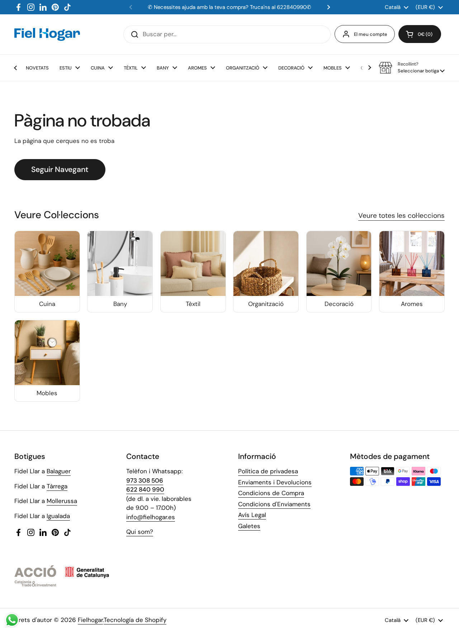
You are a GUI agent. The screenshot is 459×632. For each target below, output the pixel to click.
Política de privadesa (268, 471)
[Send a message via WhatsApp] (12, 620)
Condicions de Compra (271, 493)
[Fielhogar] (47, 34)
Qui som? (139, 532)
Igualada (58, 516)
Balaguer (59, 471)
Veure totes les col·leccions (401, 215)
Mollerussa (62, 501)
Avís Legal (252, 515)
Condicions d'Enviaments (274, 504)
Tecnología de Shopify (135, 620)
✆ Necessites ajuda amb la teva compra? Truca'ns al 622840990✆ (229, 7)
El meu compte (370, 34)
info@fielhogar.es (150, 517)
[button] (419, 34)
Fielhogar (90, 620)
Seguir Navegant (60, 169)
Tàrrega (57, 486)
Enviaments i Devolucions (275, 482)
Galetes (249, 526)
